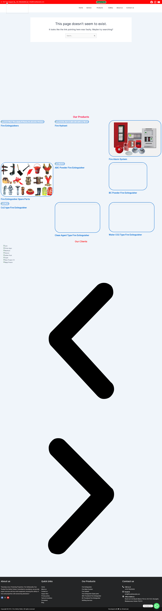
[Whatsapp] (157, 606)
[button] (89, 8)
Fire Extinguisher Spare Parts (15, 199)
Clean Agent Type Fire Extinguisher (72, 235)
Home (81, 8)
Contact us (130, 8)
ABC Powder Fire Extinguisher (69, 167)
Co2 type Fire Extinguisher (14, 207)
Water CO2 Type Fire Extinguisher (125, 234)
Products (100, 8)
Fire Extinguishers (10, 125)
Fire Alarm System (118, 159)
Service (88, 8)
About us (120, 8)
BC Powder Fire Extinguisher (123, 193)
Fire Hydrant (61, 125)
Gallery (110, 8)
